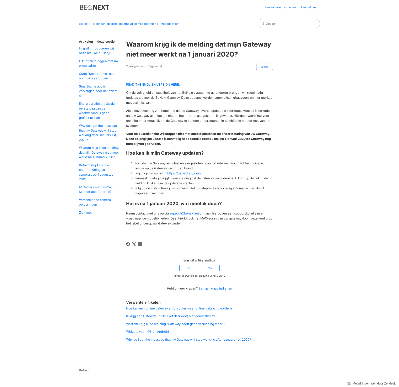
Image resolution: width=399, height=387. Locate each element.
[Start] (94, 7)
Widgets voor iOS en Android (147, 332)
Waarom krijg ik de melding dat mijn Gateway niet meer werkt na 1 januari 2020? (99, 152)
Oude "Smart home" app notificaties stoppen (97, 76)
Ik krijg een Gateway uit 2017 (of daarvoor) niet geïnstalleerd (170, 316)
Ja (188, 268)
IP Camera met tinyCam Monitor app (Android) (96, 189)
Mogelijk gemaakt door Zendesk (374, 383)
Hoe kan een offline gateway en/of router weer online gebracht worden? (179, 308)
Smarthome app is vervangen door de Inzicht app (98, 91)
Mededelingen (170, 23)
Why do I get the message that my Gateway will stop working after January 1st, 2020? (98, 133)
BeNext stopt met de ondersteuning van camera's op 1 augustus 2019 (96, 172)
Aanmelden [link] (308, 7)
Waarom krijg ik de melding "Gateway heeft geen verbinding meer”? (175, 324)
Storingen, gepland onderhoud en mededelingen (124, 23)
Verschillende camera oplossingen (95, 202)
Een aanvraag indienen (280, 7)
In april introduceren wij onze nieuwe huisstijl (96, 50)
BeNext (84, 23)
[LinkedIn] (140, 244)
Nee (210, 268)
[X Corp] (134, 244)
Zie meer (85, 212)
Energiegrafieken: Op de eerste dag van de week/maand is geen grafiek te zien (97, 111)
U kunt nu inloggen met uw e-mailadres (98, 63)
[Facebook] (128, 244)
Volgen (264, 66)
